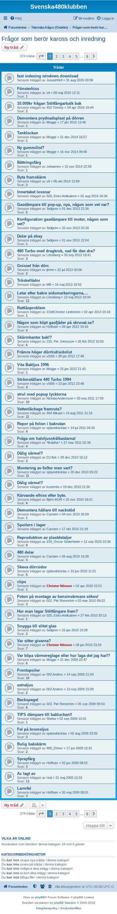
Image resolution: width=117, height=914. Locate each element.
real (49, 777)
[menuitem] (16, 18)
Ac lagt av (26, 773)
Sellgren (52, 208)
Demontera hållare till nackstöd (46, 510)
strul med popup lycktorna (41, 394)
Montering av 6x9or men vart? (45, 468)
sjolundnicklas (56, 428)
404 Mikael (54, 413)
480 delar (25, 552)
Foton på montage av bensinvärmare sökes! (57, 596)
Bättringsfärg (29, 162)
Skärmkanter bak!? (34, 337)
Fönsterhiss (28, 88)
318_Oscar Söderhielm (63, 541)
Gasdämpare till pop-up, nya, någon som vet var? (63, 204)
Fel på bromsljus (33, 729)
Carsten (52, 514)
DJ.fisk (51, 457)
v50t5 (50, 356)
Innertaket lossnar (33, 192)
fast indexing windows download (47, 76)
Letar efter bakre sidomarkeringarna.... (52, 293)
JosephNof (54, 80)
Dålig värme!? (30, 453)
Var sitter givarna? (34, 641)
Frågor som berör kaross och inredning (53, 39)
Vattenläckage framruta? (39, 409)
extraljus (25, 685)
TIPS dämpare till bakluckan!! (44, 714)
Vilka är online (16, 838)
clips (21, 582)
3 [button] (63, 56)
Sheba (51, 718)
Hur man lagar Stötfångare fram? (47, 611)
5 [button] (76, 56)
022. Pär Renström (60, 600)
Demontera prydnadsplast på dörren (50, 118)
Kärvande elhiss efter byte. (41, 495)
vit (48, 93)
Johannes (53, 166)
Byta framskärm (31, 177)
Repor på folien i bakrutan (41, 423)
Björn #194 (54, 499)
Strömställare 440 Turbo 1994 (44, 379)
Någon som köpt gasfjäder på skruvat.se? (55, 322)
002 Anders (54, 674)
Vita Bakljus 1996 (33, 364)
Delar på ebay (29, 236)
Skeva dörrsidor (32, 567)
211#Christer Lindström (63, 312)
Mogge (51, 122)
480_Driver (54, 748)
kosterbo (52, 487)
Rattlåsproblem (31, 308)
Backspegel (27, 700)
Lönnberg (53, 255)
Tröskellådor (28, 280)
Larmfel (24, 788)
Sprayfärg (26, 759)
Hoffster (52, 326)
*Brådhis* (53, 442)
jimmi (50, 270)
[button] (41, 56)
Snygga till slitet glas (36, 626)
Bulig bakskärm (31, 744)
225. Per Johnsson (60, 341)
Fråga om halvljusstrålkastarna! (46, 438)
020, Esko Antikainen (61, 196)
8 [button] (87, 56)
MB (48, 284)
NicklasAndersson (59, 398)
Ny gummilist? (30, 147)
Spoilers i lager (31, 525)
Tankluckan (27, 133)
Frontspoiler (28, 670)
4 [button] (70, 56)
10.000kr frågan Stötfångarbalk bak (49, 103)
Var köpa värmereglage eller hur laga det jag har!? (63, 655)
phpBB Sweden (65, 902)
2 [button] (57, 56)
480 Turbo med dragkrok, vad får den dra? (56, 251)
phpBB (40, 897)
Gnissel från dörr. (33, 265)
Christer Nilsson (59, 586)
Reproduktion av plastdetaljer (44, 537)
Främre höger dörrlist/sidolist (44, 352)
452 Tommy (55, 107)
